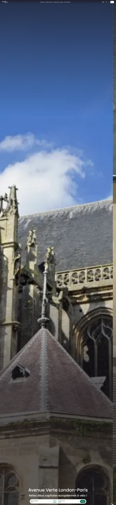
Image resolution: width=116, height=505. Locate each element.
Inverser (54, 502)
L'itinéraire (42, 2)
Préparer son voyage (58, 2)
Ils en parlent (67, 2)
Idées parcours (49, 2)
